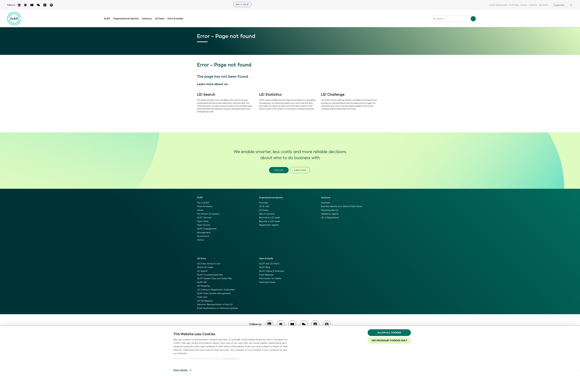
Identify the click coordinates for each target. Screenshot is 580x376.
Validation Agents (330, 213)
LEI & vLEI (264, 206)
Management (204, 232)
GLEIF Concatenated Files (210, 274)
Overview (263, 202)
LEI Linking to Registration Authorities (216, 289)
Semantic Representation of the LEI (215, 304)
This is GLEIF (203, 202)
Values (200, 210)
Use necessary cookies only (389, 340)
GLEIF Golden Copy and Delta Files (214, 278)
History (200, 239)
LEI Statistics (270, 94)
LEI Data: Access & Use (208, 263)
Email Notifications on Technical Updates (217, 308)
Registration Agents (269, 225)
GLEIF (107, 18)
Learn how (300, 170)
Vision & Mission (205, 206)
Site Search (543, 5)
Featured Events (267, 282)
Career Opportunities (498, 5)
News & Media (175, 18)
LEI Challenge (333, 94)
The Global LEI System (208, 213)
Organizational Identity (126, 18)
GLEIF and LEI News (269, 263)
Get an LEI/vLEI (267, 213)
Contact (523, 5)
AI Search (533, 5)
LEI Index (263, 210)
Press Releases (266, 274)
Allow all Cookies (389, 332)
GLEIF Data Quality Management (214, 293)
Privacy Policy (231, 358)
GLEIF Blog (514, 5)
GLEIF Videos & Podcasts (271, 271)
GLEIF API (202, 282)
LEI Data (159, 18)
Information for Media (270, 278)
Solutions (147, 18)
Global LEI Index (205, 267)
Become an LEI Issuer (269, 217)
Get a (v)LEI (242, 4)
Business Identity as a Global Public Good (341, 206)
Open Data (202, 221)
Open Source (203, 225)
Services (278, 170)
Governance (203, 236)
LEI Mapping (203, 285)
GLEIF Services (204, 217)
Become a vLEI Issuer (269, 221)
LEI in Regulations (330, 217)
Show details (180, 370)
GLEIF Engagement (206, 228)
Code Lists (202, 297)
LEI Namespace (205, 300)
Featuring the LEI (329, 210)
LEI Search (206, 94)
